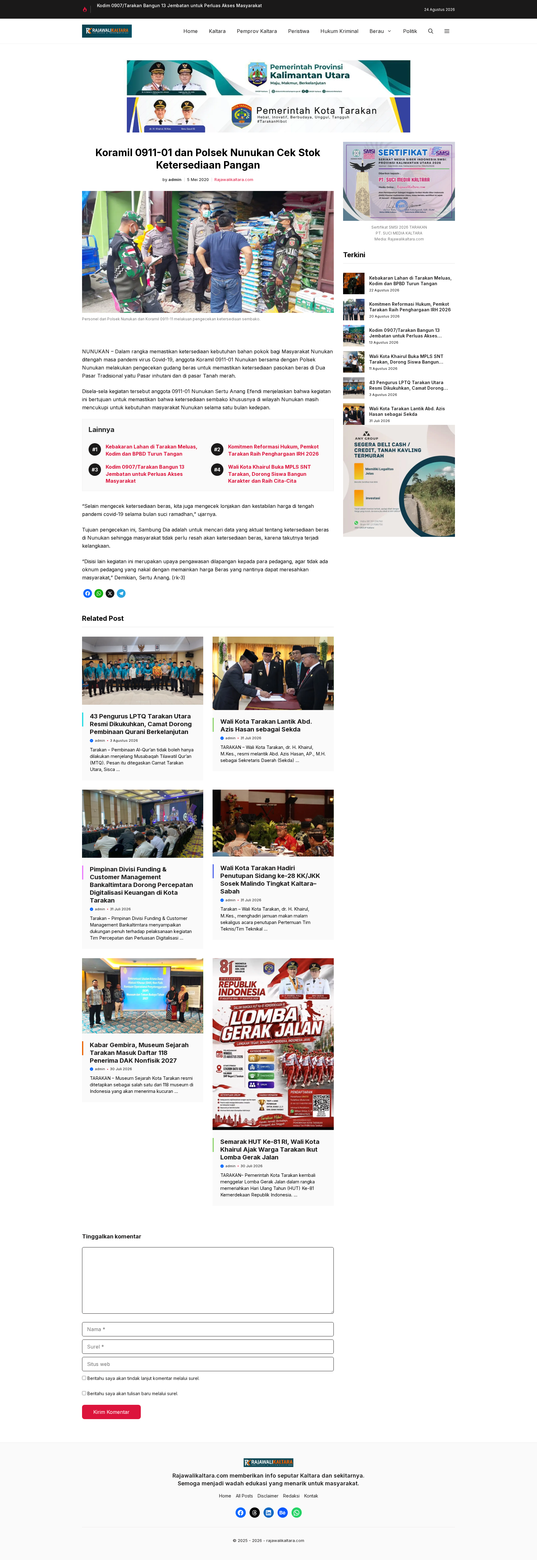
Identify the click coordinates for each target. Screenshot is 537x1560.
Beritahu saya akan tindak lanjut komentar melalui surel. (143, 1378)
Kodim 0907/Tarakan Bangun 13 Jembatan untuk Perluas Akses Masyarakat (179, 5)
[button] (431, 31)
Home (190, 31)
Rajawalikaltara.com (233, 180)
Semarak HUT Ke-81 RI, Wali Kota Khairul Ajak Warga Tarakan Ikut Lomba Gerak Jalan (269, 1149)
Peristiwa (298, 31)
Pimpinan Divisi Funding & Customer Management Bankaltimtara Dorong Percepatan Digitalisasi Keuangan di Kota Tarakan (141, 885)
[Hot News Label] (86, 9)
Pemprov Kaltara (257, 31)
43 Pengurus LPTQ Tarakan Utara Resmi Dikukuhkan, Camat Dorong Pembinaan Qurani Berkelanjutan (141, 724)
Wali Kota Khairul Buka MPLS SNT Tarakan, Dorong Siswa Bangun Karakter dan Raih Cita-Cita (269, 474)
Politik (410, 31)
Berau (376, 31)
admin (174, 180)
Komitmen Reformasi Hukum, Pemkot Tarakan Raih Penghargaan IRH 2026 (410, 306)
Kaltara (217, 31)
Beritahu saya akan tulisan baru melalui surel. (132, 1393)
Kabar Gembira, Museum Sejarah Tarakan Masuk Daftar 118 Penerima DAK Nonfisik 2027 (139, 1052)
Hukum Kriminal (339, 31)
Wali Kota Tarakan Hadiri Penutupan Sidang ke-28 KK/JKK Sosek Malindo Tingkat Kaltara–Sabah (270, 879)
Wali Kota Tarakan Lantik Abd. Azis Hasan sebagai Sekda (266, 725)
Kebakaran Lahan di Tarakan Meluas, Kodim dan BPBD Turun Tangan (410, 280)
